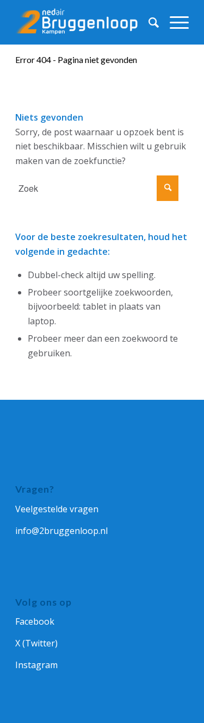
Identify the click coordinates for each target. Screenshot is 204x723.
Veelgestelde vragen (56, 509)
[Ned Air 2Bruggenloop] (84, 22)
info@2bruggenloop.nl (61, 531)
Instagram (36, 665)
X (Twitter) (36, 643)
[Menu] (174, 22)
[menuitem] (148, 22)
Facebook (34, 621)
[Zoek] (148, 22)
